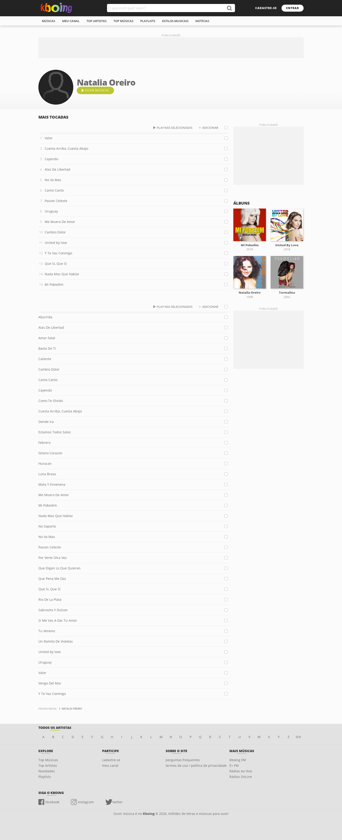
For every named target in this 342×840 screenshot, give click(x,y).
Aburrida (45, 317)
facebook (52, 802)
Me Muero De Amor (60, 221)
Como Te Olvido (50, 400)
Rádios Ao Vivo (240, 771)
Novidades (46, 771)
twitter (117, 802)
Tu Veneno (46, 631)
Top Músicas (48, 760)
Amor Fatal (46, 338)
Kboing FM (237, 760)
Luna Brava (47, 474)
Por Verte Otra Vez (52, 557)
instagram (86, 802)
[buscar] (229, 8)
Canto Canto (54, 190)
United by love (56, 242)
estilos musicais (175, 21)
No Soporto (47, 526)
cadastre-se (266, 8)
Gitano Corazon (50, 453)
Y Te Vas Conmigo (58, 253)
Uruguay (51, 211)
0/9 (298, 737)
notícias (202, 21)
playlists (147, 21)
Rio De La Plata (49, 599)
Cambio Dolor (55, 232)
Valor (49, 138)
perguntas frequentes (183, 760)
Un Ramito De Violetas (55, 641)
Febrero (44, 442)
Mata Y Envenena (51, 484)
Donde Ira (46, 421)
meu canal (71, 21)
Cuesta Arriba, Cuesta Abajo (66, 148)
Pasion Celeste (56, 201)
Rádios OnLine (240, 776)
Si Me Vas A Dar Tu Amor (57, 620)
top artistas (97, 21)
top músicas (123, 21)
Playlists (44, 776)
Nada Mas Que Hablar (62, 274)
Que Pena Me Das (52, 578)
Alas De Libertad (57, 169)
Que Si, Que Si (56, 263)
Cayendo (51, 159)
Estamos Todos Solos (54, 432)
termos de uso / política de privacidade (196, 765)
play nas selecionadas (174, 128)
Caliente (44, 359)
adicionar (210, 128)
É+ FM (234, 765)
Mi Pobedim (54, 284)
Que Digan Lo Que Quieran (59, 568)
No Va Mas (53, 180)
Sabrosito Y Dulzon (53, 610)
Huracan (45, 463)
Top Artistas (47, 765)
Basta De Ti (47, 348)
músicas (48, 21)
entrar (292, 8)
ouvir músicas (97, 90)
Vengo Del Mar (49, 683)
